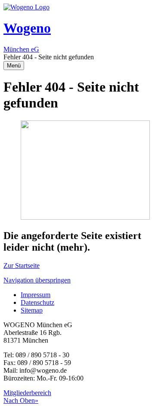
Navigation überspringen (37, 280)
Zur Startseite (21, 265)
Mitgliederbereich (27, 392)
